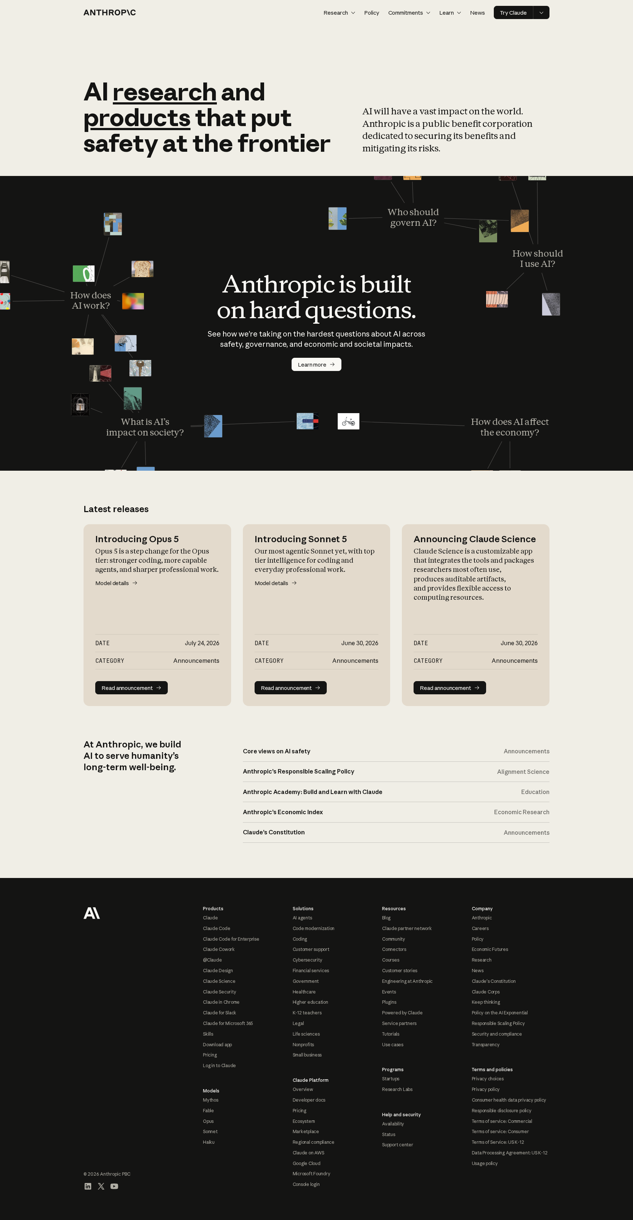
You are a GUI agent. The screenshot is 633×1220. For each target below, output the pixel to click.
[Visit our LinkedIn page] (88, 1186)
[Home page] (110, 12)
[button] (339, 12)
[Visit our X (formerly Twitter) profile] (101, 1186)
